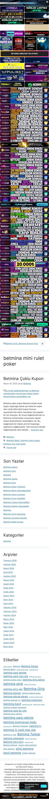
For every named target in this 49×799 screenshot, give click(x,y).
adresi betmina (7, 666)
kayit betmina (12, 752)
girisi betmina (24, 748)
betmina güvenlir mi (11, 700)
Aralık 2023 (8, 639)
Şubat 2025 (8, 584)
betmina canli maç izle (15, 676)
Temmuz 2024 (10, 611)
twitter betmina (28, 753)
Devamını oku (37, 430)
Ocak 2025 (8, 588)
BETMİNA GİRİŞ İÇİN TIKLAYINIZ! (24, 54)
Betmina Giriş (9, 471)
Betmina (10, 437)
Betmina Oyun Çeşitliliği (14, 498)
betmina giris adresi (34, 679)
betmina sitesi (7, 726)
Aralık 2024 (8, 592)
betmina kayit (12, 704)
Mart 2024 (8, 627)
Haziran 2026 (9, 564)
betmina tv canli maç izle (19, 730)
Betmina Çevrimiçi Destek (15, 518)
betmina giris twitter (30, 684)
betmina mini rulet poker (14, 444)
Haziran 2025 (9, 576)
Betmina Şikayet (10, 745)
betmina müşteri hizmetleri (14, 707)
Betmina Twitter (28, 734)
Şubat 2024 (8, 631)
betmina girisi (13, 684)
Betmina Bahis (13, 440)
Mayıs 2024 (8, 619)
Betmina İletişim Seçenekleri (16, 506)
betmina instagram (32, 700)
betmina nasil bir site (15, 710)
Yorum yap (11, 447)
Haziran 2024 (9, 615)
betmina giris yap (12, 689)
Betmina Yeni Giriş (13, 741)
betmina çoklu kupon (30, 440)
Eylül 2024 (8, 603)
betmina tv (35, 726)
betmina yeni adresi (30, 738)
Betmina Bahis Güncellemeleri (17, 490)
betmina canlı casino (35, 676)
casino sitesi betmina (27, 745)
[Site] (24, 90)
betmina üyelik (29, 742)
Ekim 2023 (8, 647)
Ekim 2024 (8, 600)
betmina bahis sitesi (22, 669)
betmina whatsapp (13, 738)
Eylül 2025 (8, 572)
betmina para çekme (18, 718)
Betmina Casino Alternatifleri (16, 502)
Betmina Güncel (12, 693)
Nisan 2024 (8, 623)
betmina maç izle (27, 704)
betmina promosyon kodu (19, 722)
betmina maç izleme (39, 704)
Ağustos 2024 (9, 607)
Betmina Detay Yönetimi (14, 487)
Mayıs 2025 (8, 580)
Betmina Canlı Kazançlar (14, 514)
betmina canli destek (14, 672)
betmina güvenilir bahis (36, 697)
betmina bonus (34, 669)
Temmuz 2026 (10, 560)
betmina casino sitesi (12, 680)
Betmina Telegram (20, 726)
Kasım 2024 (8, 596)
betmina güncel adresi (15, 696)
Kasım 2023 (8, 643)
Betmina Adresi (10, 467)
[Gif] (24, 144)
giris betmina (9, 749)
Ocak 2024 (8, 635)
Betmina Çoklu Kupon (23, 378)
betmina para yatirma (12, 714)
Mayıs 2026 (8, 568)
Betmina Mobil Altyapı (13, 522)
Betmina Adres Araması (14, 494)
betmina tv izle (9, 734)
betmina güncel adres (31, 693)
